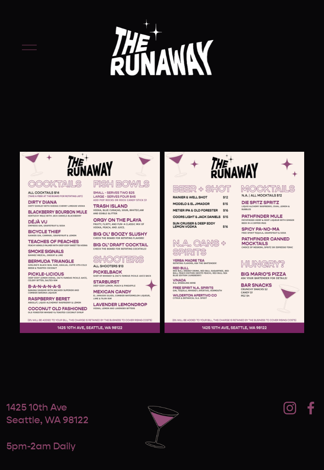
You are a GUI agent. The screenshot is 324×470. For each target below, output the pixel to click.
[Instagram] (290, 408)
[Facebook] (311, 408)
